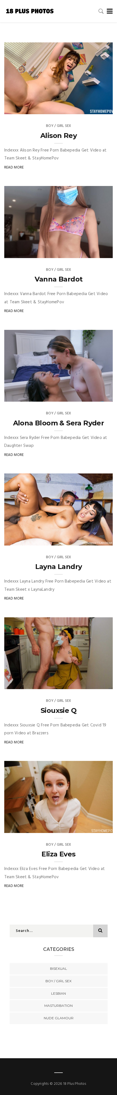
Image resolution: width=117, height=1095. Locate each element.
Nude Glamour (59, 1018)
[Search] (101, 11)
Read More (14, 167)
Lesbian (58, 993)
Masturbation (58, 1005)
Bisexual (58, 968)
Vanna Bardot (59, 279)
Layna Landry (58, 566)
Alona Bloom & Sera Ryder (58, 423)
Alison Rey (58, 135)
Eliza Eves (58, 854)
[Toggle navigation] (109, 11)
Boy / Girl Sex (58, 126)
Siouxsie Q (58, 710)
